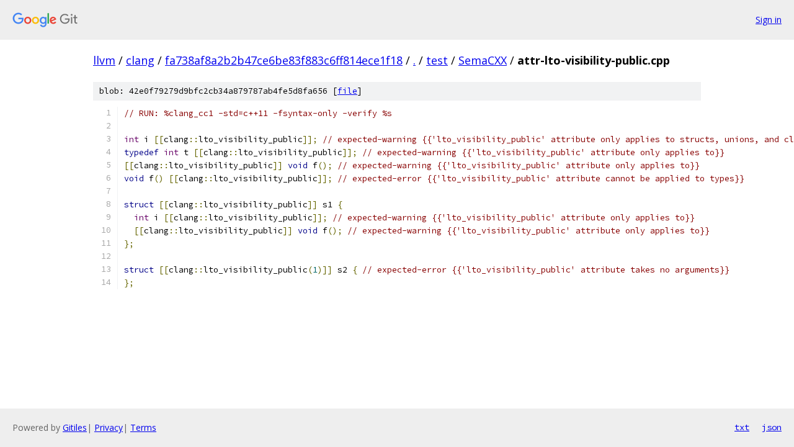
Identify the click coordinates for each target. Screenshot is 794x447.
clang (140, 60)
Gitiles (75, 427)
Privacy (108, 427)
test (437, 60)
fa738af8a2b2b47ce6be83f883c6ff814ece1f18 (284, 60)
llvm (104, 60)
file (347, 91)
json (772, 427)
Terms (143, 427)
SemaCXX (482, 60)
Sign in (769, 19)
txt (741, 427)
